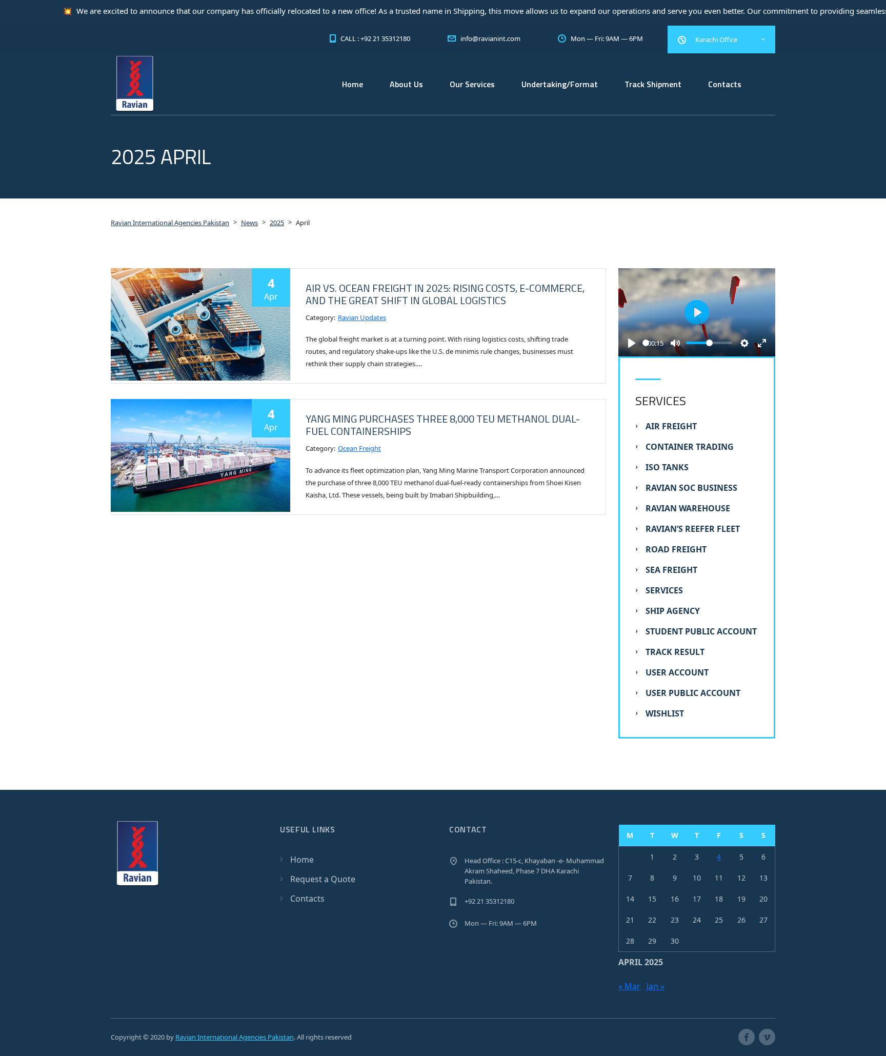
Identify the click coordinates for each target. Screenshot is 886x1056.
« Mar (629, 986)
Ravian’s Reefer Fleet (693, 528)
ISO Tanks (667, 467)
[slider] (645, 343)
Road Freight (676, 549)
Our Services (472, 84)
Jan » (655, 986)
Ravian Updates (362, 317)
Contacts (724, 84)
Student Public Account (701, 631)
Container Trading (690, 446)
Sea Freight (671, 569)
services (664, 590)
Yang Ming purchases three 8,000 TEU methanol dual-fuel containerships (443, 425)
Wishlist (665, 713)
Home (352, 84)
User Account (677, 672)
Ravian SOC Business (691, 487)
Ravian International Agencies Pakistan (234, 1037)
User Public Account (693, 693)
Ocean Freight (359, 448)
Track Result (675, 651)
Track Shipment (653, 84)
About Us (406, 84)
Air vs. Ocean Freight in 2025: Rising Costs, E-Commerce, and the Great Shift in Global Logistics (445, 294)
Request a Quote (322, 879)
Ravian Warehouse (688, 508)
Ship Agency (673, 610)
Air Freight (671, 426)
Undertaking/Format (559, 84)
